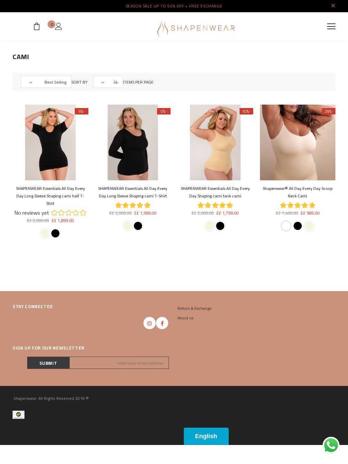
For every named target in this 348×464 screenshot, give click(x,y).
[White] (286, 226)
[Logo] (196, 26)
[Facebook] (162, 323)
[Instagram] (149, 323)
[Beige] (309, 226)
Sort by (79, 82)
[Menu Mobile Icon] (331, 26)
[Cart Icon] (36, 26)
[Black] (298, 226)
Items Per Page (138, 82)
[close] (333, 6)
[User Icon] (58, 26)
